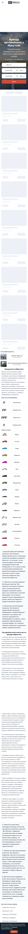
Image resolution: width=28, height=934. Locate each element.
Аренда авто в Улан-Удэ (8, 907)
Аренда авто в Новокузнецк (9, 921)
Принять (14, 931)
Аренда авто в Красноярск (9, 914)
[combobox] (15, 64)
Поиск (14, 81)
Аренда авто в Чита (7, 911)
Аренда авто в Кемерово (9, 917)
